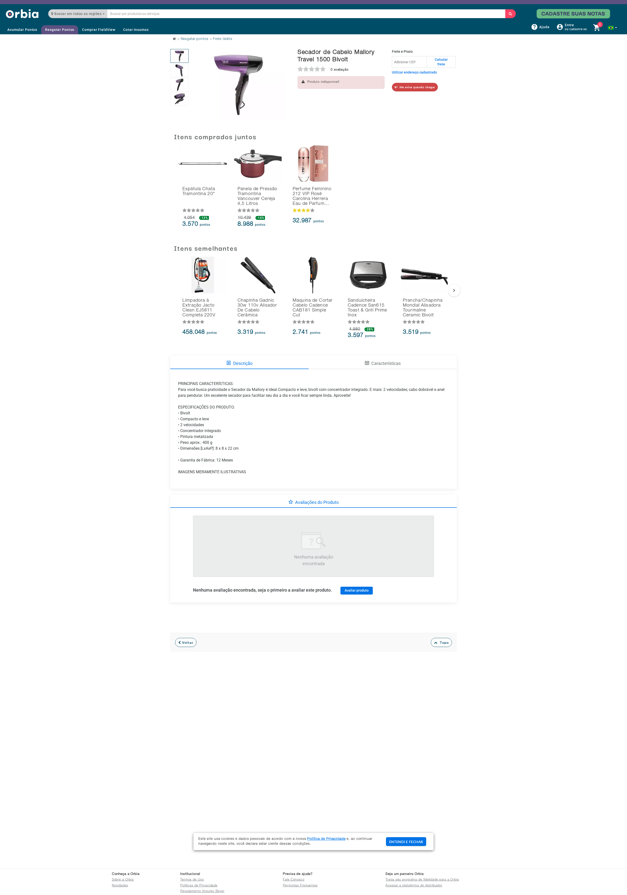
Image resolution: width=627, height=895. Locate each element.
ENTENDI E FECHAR (406, 842)
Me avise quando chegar (416, 87)
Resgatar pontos (194, 39)
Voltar (187, 642)
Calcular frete (441, 62)
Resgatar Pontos (59, 30)
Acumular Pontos (22, 30)
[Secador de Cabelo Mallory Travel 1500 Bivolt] (179, 56)
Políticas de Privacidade (198, 885)
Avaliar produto (357, 590)
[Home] (22, 13)
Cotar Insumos (135, 30)
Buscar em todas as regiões (78, 14)
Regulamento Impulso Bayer (202, 891)
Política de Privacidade (326, 839)
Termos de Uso (192, 880)
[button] (612, 28)
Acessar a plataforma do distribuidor (414, 885)
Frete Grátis (222, 39)
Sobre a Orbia (123, 880)
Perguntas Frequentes (300, 885)
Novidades (120, 885)
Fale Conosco (293, 880)
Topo (443, 642)
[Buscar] (510, 13)
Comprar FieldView (98, 30)
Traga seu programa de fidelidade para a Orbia (422, 880)
